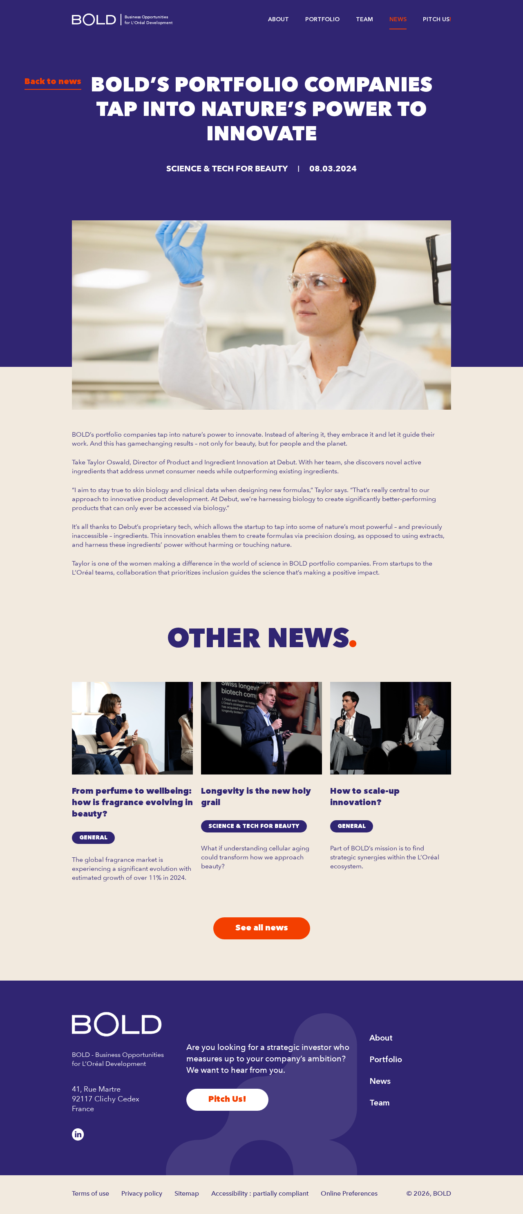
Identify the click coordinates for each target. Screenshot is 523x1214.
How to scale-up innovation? (365, 797)
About (278, 19)
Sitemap (186, 1193)
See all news (261, 928)
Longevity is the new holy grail (256, 797)
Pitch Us (436, 19)
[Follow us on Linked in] (78, 1134)
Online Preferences (349, 1193)
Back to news (53, 82)
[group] (132, 787)
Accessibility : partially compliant (259, 1193)
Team (364, 19)
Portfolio (322, 19)
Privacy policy (141, 1193)
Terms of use (90, 1193)
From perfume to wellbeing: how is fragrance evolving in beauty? (132, 803)
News (398, 19)
